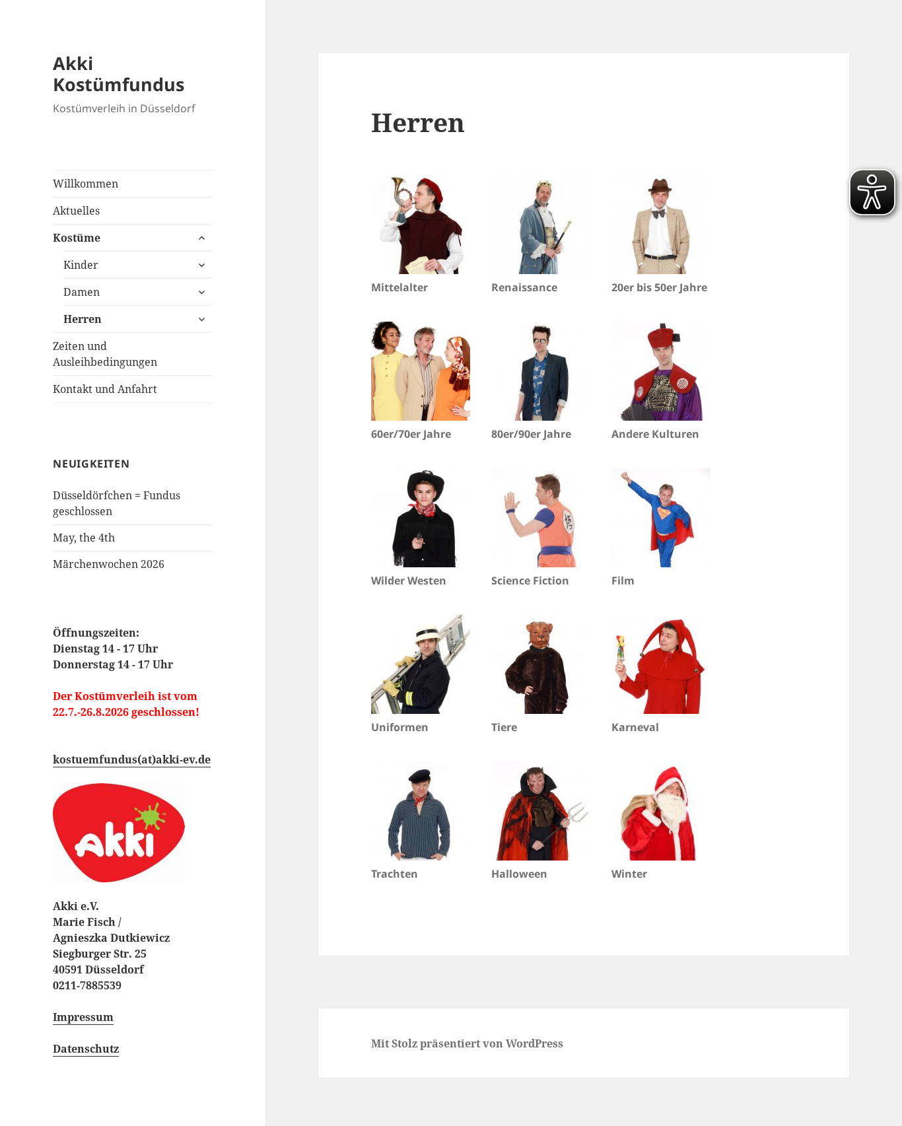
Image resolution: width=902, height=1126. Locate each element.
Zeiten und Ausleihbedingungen (105, 354)
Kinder (80, 265)
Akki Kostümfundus (118, 73)
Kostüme (76, 237)
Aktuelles (76, 210)
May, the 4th (84, 537)
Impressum (83, 1017)
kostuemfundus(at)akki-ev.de (132, 759)
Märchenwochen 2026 (108, 564)
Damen (81, 292)
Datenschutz (86, 1048)
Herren (82, 319)
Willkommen (85, 183)
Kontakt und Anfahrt (105, 389)
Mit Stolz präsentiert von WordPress (467, 1043)
